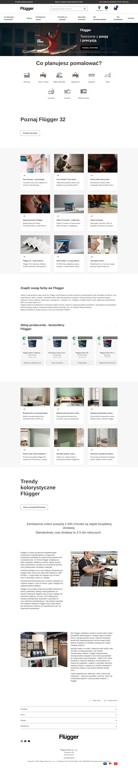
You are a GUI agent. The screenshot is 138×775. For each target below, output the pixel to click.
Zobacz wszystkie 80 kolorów (34, 507)
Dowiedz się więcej (30, 133)
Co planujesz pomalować (9, 18)
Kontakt (131, 18)
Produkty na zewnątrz (62, 18)
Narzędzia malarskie (82, 18)
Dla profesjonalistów (99, 18)
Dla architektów (118, 18)
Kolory (29, 18)
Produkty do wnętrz (40, 18)
